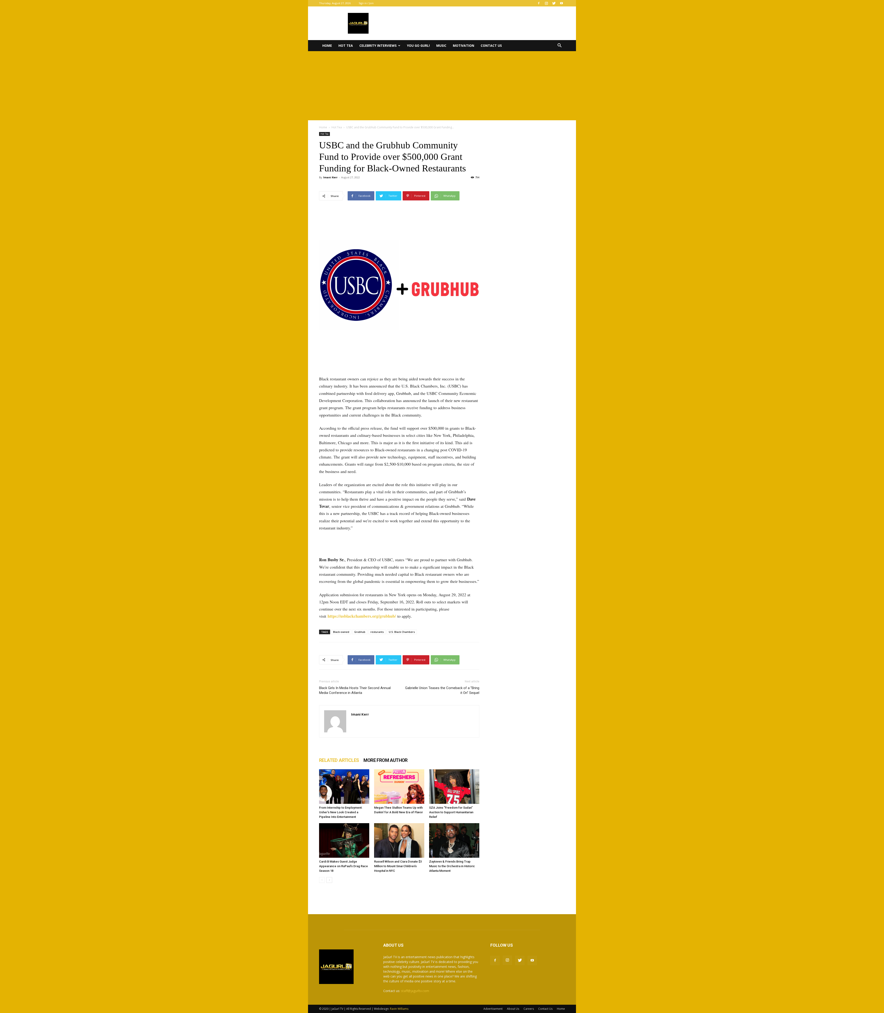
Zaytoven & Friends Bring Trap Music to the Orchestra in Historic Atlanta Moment (452, 866)
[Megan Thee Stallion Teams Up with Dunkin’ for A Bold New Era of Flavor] (399, 786)
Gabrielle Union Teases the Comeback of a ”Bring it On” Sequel (442, 690)
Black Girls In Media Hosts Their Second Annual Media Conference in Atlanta (355, 690)
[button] (559, 46)
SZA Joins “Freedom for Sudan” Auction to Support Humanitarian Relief (451, 812)
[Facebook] (538, 3)
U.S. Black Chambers (402, 632)
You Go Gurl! (418, 45)
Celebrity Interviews (378, 45)
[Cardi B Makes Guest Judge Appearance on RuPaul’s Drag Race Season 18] (344, 840)
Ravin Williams (399, 1009)
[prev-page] (322, 880)
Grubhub (359, 632)
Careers (528, 1009)
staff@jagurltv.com (415, 991)
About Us (513, 1009)
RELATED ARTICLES (339, 760)
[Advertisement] (442, 85)
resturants (377, 632)
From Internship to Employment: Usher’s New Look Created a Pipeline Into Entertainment (340, 812)
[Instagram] (546, 3)
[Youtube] (561, 3)
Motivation (463, 45)
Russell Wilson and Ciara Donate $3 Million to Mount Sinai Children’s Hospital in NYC (398, 866)
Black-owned (341, 632)
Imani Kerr (330, 177)
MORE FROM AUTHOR (385, 760)
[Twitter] (553, 3)
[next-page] (329, 880)
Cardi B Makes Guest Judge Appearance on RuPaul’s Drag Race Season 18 (343, 866)
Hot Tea (345, 45)
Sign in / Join (366, 3)
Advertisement (493, 1009)
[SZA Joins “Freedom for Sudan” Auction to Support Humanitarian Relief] (454, 786)
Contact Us (491, 45)
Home (327, 45)
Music (441, 45)
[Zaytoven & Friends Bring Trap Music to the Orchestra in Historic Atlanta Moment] (454, 840)
